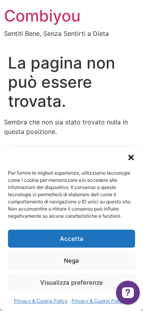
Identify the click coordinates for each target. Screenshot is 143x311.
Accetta (71, 238)
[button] (131, 157)
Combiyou (42, 16)
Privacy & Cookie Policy (41, 301)
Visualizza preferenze (71, 282)
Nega (71, 260)
